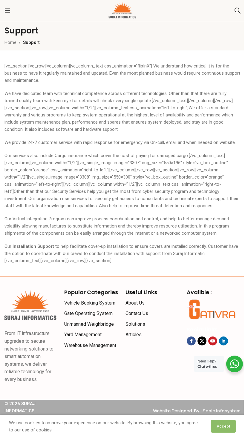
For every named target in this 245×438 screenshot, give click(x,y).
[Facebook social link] (191, 340)
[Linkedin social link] (223, 340)
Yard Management (83, 334)
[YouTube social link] (212, 340)
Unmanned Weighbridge (89, 324)
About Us (135, 303)
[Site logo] (122, 10)
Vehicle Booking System (89, 303)
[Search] (238, 10)
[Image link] (30, 305)
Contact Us (136, 313)
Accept (223, 426)
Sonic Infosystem (222, 411)
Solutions (135, 324)
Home (10, 42)
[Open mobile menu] (7, 10)
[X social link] (201, 340)
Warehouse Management (90, 345)
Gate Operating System (88, 313)
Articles (133, 334)
